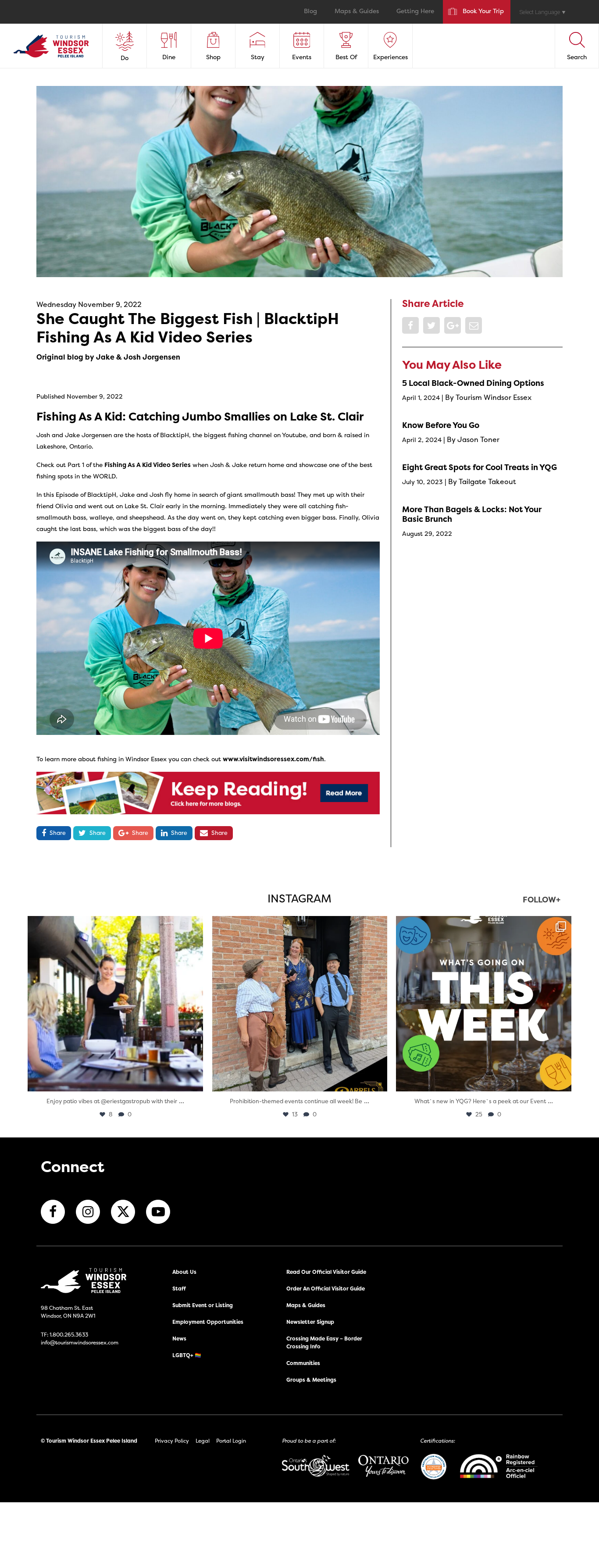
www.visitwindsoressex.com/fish (273, 759)
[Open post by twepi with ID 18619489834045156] (115, 1003)
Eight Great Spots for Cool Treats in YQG (479, 467)
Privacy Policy (172, 1440)
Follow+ (541, 900)
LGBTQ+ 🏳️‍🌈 (186, 1355)
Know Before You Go (440, 425)
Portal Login (231, 1440)
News (179, 1338)
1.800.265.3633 (69, 1334)
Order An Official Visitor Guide (325, 1288)
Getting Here (415, 11)
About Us (184, 1272)
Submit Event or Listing (202, 1305)
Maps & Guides (357, 11)
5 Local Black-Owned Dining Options (473, 383)
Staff (179, 1288)
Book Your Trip (483, 11)
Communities (303, 1363)
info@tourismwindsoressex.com (79, 1342)
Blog (310, 11)
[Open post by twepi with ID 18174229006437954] (483, 1003)
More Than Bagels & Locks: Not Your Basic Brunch (472, 514)
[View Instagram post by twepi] (194, 1080)
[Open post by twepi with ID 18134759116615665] (299, 1003)
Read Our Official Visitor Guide (326, 1272)
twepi (114, 925)
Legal (203, 1440)
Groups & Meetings (311, 1379)
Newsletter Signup (310, 1322)
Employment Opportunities (207, 1322)
